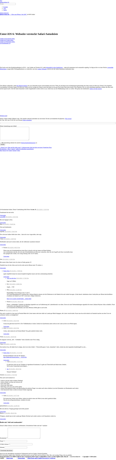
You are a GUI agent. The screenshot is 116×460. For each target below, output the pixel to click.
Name (2, 441)
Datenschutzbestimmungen (28, 142)
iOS (7, 150)
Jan (8, 369)
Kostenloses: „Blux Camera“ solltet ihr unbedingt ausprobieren (17, 149)
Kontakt (5, 7)
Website (2, 447)
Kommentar (3, 438)
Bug (1, 150)
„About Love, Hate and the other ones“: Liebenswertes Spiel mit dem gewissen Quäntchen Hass (26, 147)
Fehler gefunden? (27, 120)
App (4, 8)
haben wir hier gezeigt (96, 88)
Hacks (4, 150)
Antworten (3, 215)
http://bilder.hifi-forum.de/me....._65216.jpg (15, 357)
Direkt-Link (3, 115)
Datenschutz (21, 458)
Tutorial (14, 150)
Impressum (9, 458)
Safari (10, 150)
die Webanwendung (22, 85)
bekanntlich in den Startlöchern (54, 67)
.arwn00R (2, 217)
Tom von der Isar (11, 278)
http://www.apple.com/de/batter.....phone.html (19, 298)
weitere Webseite (42, 69)
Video (18, 150)
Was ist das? (68, 118)
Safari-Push (30, 458)
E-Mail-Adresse (5, 444)
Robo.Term (6, 271)
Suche (5, 10)
